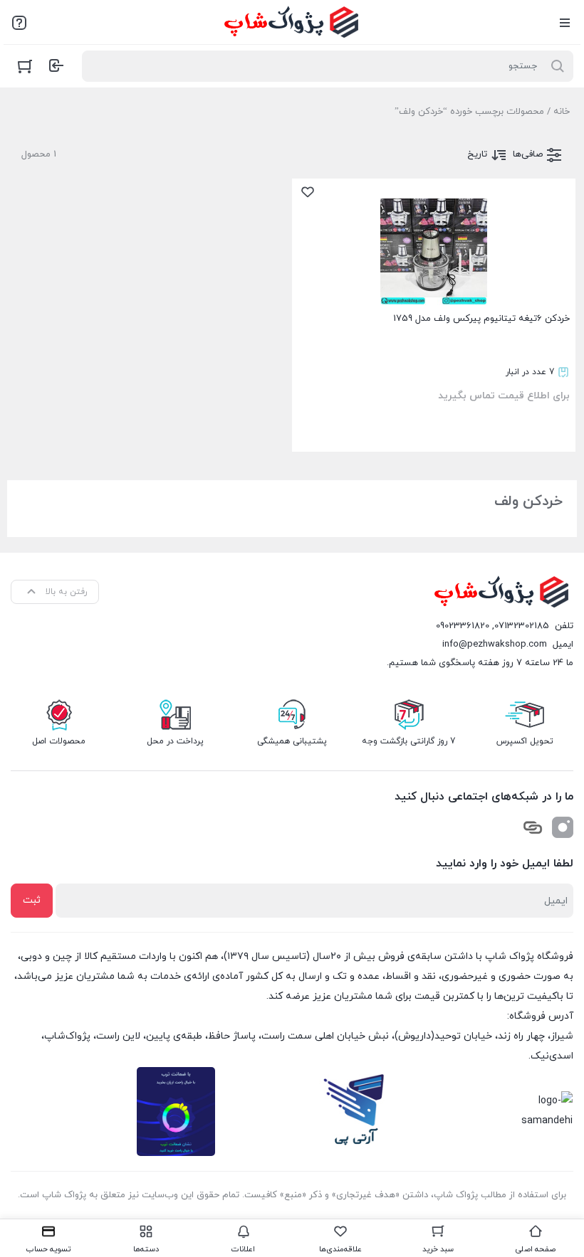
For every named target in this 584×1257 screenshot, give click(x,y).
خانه (561, 111)
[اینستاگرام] (562, 827)
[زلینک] (532, 827)
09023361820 (462, 626)
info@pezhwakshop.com (494, 644)
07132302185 (521, 626)
